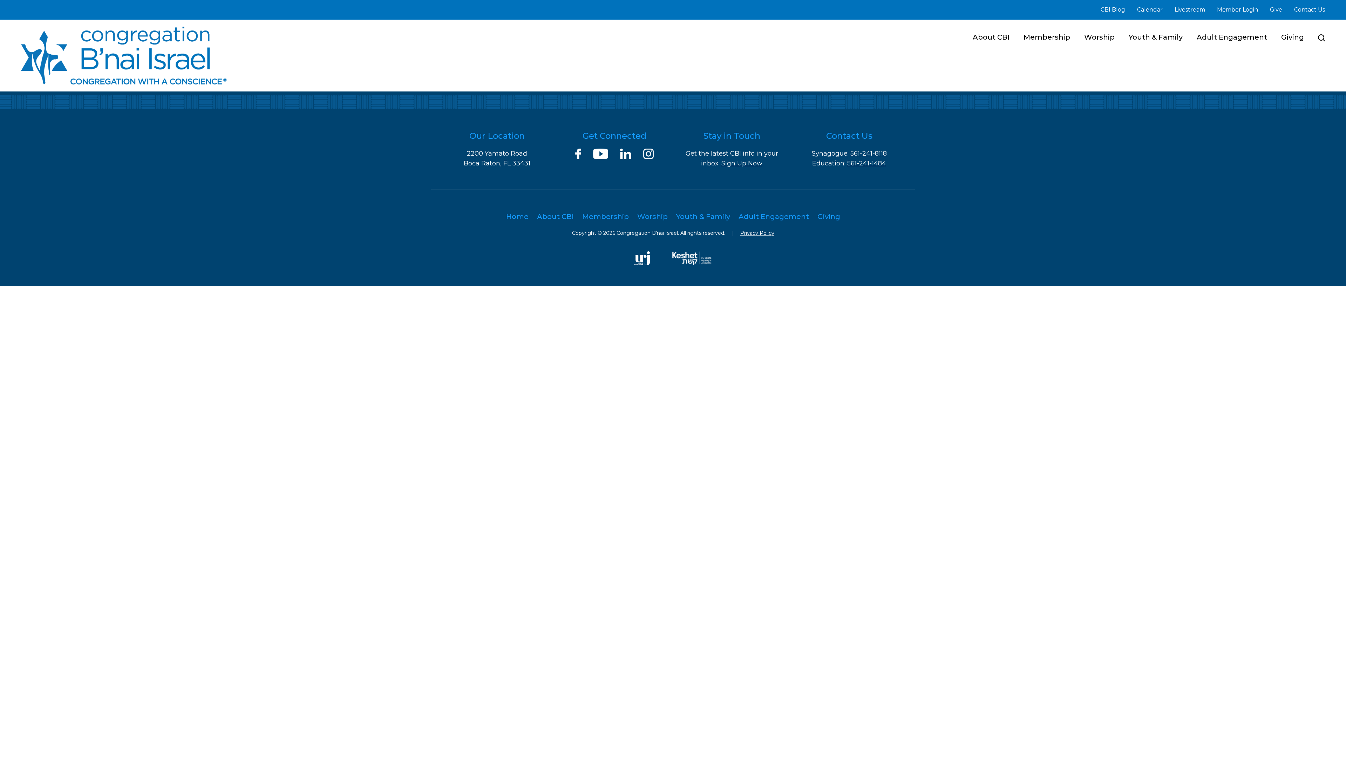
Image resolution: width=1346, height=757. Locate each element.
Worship (1099, 37)
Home (517, 216)
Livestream (1190, 9)
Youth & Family (1156, 37)
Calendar (1150, 9)
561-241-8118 (868, 153)
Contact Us (1309, 9)
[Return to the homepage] (124, 55)
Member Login (1237, 9)
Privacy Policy (757, 233)
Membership (1047, 37)
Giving (1292, 37)
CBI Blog (1113, 9)
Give (1276, 9)
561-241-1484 (866, 163)
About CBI (991, 37)
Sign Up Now (741, 163)
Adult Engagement (1232, 37)
